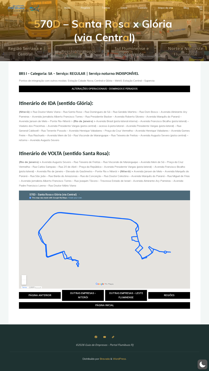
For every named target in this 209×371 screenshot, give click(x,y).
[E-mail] (104, 337)
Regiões (55, 56)
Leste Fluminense (72, 56)
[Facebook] (96, 337)
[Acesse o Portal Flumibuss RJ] (113, 337)
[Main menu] (199, 7)
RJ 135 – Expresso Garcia (108, 56)
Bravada (104, 358)
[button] (202, 364)
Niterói (88, 56)
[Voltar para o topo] (196, 358)
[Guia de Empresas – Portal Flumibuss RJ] (24, 7)
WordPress (119, 358)
